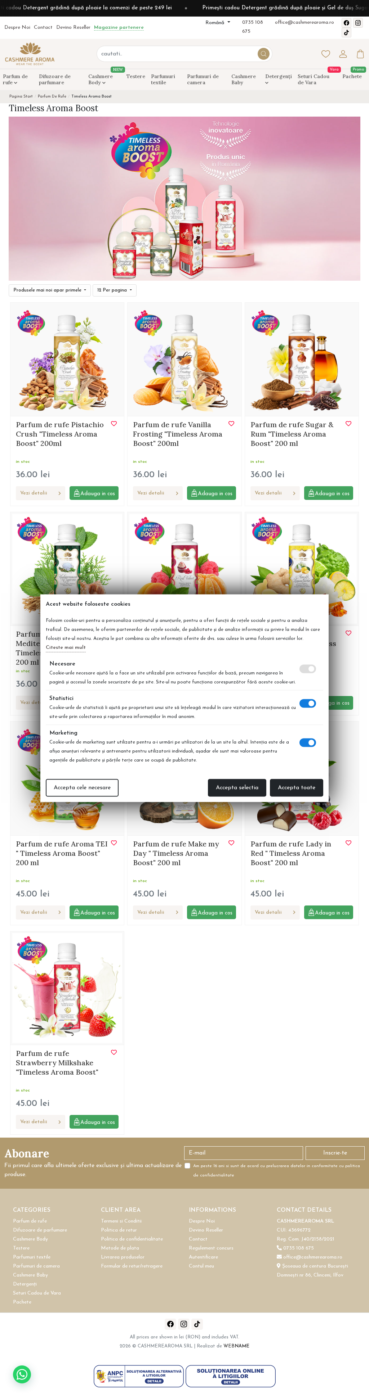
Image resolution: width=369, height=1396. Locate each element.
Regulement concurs (211, 1248)
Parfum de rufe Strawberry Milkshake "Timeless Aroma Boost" (57, 1062)
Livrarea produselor (123, 1257)
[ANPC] (140, 1376)
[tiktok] (346, 32)
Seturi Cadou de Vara (313, 79)
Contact (43, 27)
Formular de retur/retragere (132, 1266)
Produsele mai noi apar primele (48, 290)
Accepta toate (296, 787)
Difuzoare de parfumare (55, 79)
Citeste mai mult (66, 647)
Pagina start (21, 97)
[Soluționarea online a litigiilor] (231, 1376)
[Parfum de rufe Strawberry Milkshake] (67, 987)
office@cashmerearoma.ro (304, 22)
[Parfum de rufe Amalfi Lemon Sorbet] (302, 568)
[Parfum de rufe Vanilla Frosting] (184, 359)
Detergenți (278, 76)
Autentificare (203, 1257)
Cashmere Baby (243, 79)
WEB (236, 1346)
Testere (135, 76)
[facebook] (346, 23)
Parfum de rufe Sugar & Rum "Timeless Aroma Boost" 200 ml (291, 434)
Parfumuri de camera (203, 79)
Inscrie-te (335, 1153)
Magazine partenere (119, 27)
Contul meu (201, 1266)
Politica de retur (119, 1230)
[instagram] (358, 23)
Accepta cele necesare (82, 787)
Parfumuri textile (163, 79)
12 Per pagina (112, 290)
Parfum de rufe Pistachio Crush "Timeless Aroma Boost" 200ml (60, 434)
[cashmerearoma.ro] (29, 54)
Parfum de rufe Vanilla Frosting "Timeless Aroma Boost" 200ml (177, 434)
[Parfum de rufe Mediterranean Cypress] (67, 568)
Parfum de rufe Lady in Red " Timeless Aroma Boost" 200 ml (290, 853)
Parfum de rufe (15, 79)
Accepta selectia (237, 787)
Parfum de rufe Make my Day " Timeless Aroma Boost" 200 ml (176, 853)
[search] (264, 54)
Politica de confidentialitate (132, 1239)
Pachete (352, 76)
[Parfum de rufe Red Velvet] (184, 568)
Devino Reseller (73, 27)
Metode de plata (120, 1248)
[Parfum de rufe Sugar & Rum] (302, 359)
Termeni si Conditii (121, 1221)
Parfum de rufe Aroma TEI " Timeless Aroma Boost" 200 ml (62, 853)
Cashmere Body (104, 78)
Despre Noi (17, 27)
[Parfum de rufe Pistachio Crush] (67, 359)
